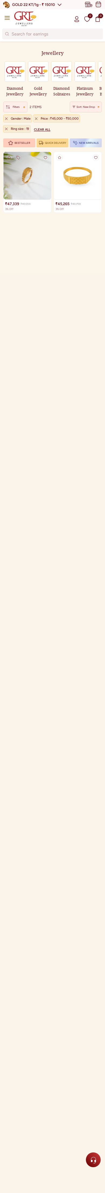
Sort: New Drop (85, 107)
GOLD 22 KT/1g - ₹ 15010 (33, 4)
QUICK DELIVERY (55, 143)
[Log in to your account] (77, 19)
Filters (16, 107)
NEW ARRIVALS (89, 143)
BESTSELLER (22, 143)
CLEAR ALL (42, 129)
